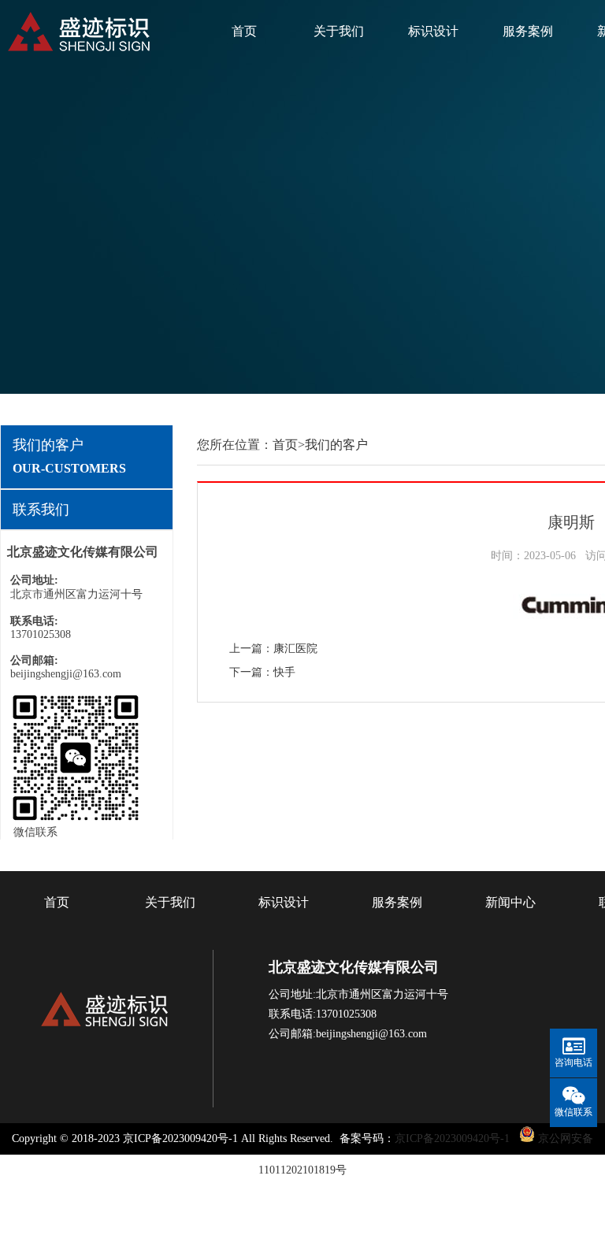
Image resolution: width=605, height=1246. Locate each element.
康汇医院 (295, 649)
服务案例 (528, 31)
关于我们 (339, 31)
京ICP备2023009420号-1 (452, 1138)
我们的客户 (336, 444)
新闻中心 (510, 902)
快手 (284, 672)
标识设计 (433, 31)
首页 (244, 31)
